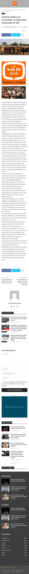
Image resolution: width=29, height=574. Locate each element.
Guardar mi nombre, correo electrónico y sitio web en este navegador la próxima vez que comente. (14, 383)
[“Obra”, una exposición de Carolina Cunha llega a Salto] (5, 428)
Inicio (3, 10)
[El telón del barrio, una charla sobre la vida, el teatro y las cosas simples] (5, 436)
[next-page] (5, 345)
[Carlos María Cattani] (3, 27)
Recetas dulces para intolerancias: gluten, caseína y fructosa (7, 281)
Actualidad (4, 321)
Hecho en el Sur (10, 567)
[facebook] (14, 306)
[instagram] (17, 306)
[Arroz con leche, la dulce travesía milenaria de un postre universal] (5, 445)
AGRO (6, 10)
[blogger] (11, 306)
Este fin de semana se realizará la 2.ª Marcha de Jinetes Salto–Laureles (19, 318)
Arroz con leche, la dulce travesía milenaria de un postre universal (19, 444)
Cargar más (14, 462)
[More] (22, 34)
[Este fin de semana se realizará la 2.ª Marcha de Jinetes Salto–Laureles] (5, 319)
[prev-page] (3, 345)
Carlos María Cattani (10, 27)
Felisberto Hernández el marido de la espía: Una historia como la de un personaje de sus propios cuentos (17, 454)
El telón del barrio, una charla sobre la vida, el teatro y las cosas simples (18, 436)
